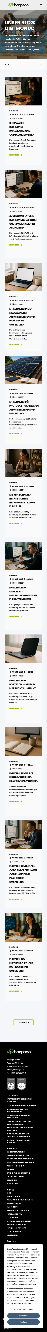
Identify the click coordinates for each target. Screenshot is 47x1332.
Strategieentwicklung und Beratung (19, 1100)
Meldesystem (12, 1235)
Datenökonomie (14, 1203)
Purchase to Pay (14, 1214)
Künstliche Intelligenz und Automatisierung (19, 1122)
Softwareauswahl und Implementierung (17, 1110)
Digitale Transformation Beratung (18, 1141)
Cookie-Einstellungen (23, 1309)
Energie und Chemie (15, 1176)
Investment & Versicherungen (20, 1162)
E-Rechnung (12, 1217)
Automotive (12, 1183)
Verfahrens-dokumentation (20, 1200)
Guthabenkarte (14, 1231)
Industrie (11, 1169)
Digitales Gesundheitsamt (19, 1221)
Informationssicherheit (18, 1210)
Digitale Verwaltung (16, 1224)
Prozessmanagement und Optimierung (18, 1116)
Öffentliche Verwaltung (18, 1155)
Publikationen (13, 1196)
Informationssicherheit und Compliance (20, 1129)
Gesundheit (12, 1180)
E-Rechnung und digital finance (21, 1105)
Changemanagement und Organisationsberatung (18, 1135)
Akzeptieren (23, 1316)
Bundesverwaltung (16, 1152)
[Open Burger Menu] (41, 5)
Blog (9, 1193)
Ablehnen (23, 1322)
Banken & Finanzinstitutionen (20, 1159)
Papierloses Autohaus (17, 1228)
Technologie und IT (15, 1166)
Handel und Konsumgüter (18, 1173)
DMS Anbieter (13, 1207)
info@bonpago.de (16, 1070)
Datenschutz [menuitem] (8, 1328)
